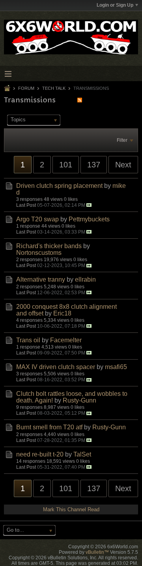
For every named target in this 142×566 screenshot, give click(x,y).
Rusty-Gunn (79, 400)
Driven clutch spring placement (59, 185)
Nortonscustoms (39, 252)
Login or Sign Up (115, 5)
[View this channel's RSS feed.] (79, 99)
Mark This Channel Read (71, 509)
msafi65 (116, 367)
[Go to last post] (89, 205)
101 (65, 164)
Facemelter (66, 340)
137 (93, 164)
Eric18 (62, 313)
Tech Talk (53, 88)
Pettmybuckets (89, 219)
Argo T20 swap (37, 219)
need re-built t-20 (40, 454)
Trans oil (28, 340)
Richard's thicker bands (49, 246)
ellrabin (85, 279)
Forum (26, 88)
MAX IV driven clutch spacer (55, 367)
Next (123, 164)
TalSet (82, 454)
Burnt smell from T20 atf (49, 427)
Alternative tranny (40, 279)
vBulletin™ (97, 552)
